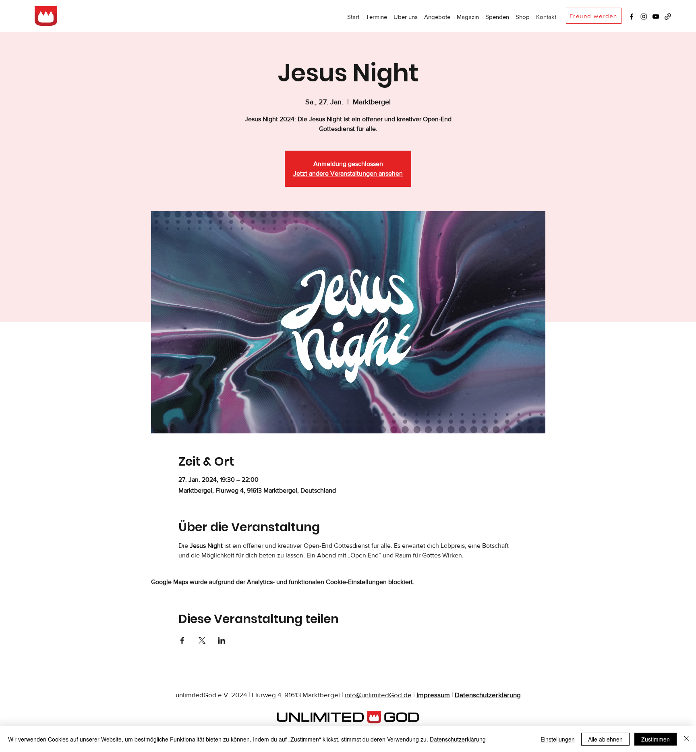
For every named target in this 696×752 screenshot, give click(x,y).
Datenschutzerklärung (488, 694)
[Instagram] (644, 16)
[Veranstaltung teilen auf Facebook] (182, 640)
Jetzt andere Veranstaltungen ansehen (348, 173)
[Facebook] (632, 16)
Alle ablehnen (605, 739)
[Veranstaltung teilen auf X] (202, 640)
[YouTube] (656, 16)
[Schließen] (686, 739)
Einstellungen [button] (558, 739)
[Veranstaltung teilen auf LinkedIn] (222, 640)
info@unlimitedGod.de (378, 694)
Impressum (433, 694)
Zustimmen (655, 739)
